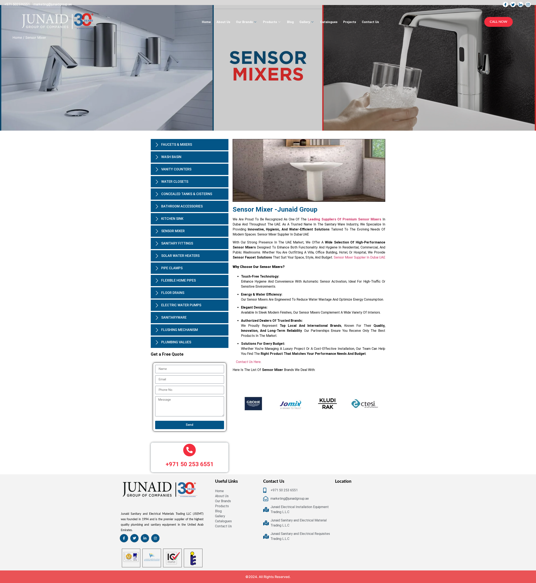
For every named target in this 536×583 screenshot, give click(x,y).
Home (206, 22)
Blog (290, 22)
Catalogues (329, 22)
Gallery (304, 22)
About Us (223, 22)
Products (270, 22)
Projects (349, 22)
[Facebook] (506, 4)
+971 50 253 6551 (190, 480)
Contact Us (370, 22)
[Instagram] (528, 4)
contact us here (248, 362)
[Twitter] (513, 4)
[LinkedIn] (521, 4)
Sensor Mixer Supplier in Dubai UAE (359, 257)
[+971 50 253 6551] (189, 466)
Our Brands (244, 22)
